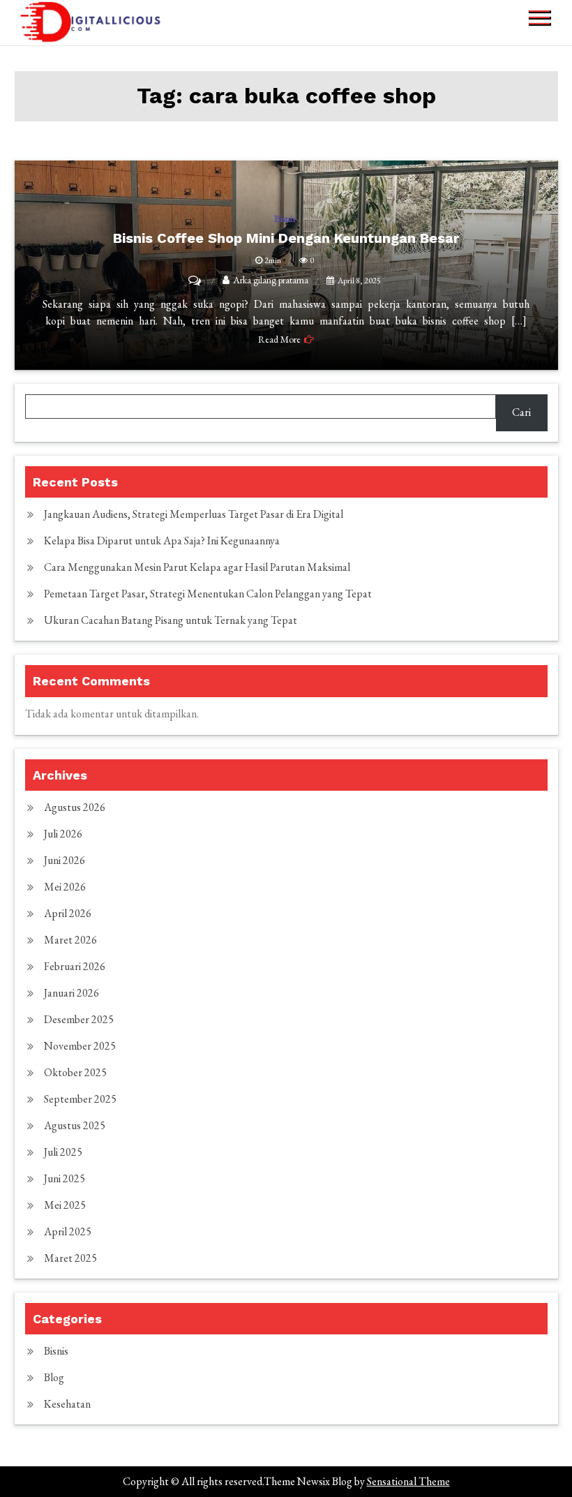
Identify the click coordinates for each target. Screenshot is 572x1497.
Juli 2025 (63, 1152)
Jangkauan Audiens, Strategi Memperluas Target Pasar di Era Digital (193, 514)
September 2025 (80, 1099)
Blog (54, 1377)
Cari (521, 412)
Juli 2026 (63, 833)
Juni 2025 (64, 1178)
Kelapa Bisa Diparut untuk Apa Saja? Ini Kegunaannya (162, 540)
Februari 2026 (74, 966)
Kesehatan (67, 1404)
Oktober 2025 (75, 1072)
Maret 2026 (70, 939)
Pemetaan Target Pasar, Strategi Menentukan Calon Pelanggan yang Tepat (208, 593)
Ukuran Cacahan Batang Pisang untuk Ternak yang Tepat (170, 620)
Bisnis (56, 1350)
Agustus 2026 (74, 807)
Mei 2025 (65, 1205)
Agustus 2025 (74, 1125)
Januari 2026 (71, 992)
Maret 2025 (70, 1258)
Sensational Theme (408, 1481)
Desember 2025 (79, 1019)
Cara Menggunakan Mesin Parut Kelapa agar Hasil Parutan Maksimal (197, 567)
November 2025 (80, 1045)
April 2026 (67, 913)
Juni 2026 (64, 860)
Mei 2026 (65, 886)
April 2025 (67, 1231)
